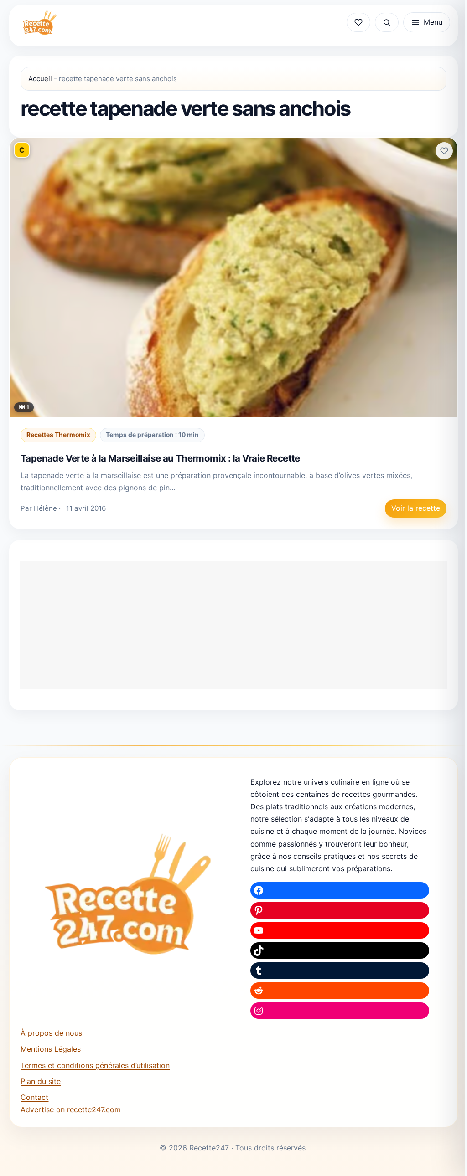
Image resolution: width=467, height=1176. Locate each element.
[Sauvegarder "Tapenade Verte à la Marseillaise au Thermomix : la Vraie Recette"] (444, 150)
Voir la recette (415, 508)
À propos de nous (51, 1032)
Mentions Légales (51, 1048)
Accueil (40, 78)
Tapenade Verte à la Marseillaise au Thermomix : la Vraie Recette (160, 458)
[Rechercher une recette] (387, 22)
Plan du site (41, 1081)
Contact (34, 1097)
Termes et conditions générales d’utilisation (95, 1065)
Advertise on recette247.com (71, 1109)
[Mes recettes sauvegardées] (358, 22)
